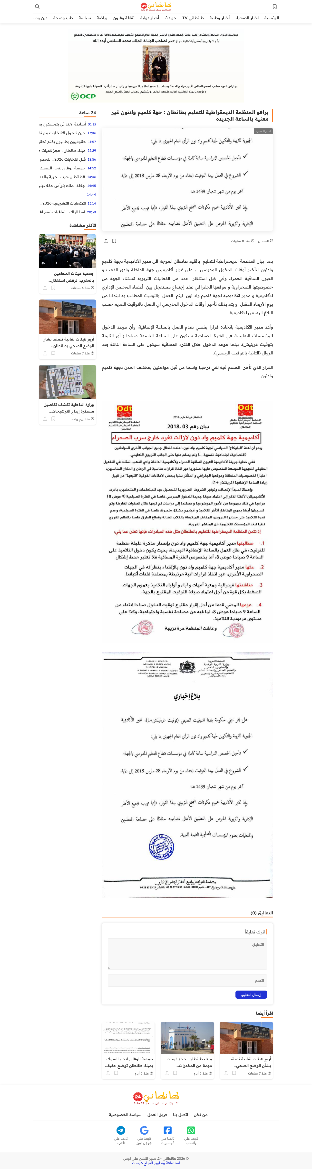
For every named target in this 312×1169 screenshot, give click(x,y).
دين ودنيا (40, 17)
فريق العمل (157, 1114)
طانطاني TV (193, 17)
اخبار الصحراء (247, 17)
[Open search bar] (37, 6)
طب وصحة (63, 17)
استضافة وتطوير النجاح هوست (156, 1163)
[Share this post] (106, 241)
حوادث (170, 17)
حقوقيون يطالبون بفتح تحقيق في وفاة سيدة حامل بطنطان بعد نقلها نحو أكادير (62, 141)
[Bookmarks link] (275, 6)
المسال (264, 241)
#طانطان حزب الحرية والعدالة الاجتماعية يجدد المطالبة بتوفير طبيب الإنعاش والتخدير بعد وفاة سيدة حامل (62, 176)
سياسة (85, 17)
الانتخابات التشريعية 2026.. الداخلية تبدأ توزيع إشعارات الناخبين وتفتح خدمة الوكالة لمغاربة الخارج (62, 203)
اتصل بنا (180, 1114)
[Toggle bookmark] (114, 241)
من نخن (201, 1114)
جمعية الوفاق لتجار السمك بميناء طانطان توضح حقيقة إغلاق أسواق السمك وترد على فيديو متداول (62, 168)
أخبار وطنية (220, 17)
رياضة (102, 17)
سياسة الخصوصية (125, 1114)
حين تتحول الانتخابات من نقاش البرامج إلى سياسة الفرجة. (62, 132)
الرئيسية (271, 17)
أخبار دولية (149, 17)
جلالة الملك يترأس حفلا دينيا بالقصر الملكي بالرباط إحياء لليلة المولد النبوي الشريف (62, 185)
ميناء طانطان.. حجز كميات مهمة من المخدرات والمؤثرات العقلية (62, 150)
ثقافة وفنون (124, 17)
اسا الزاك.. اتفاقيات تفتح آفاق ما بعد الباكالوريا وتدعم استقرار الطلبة (62, 211)
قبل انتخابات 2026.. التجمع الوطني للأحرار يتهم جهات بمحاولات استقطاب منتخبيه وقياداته (62, 159)
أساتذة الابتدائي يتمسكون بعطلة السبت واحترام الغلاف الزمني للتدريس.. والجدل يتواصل (62, 124)
